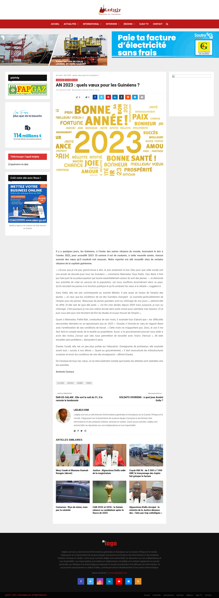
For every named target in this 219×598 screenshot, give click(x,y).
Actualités (70, 24)
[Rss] (138, 581)
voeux (88, 383)
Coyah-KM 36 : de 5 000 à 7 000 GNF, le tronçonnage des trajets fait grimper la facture (145, 473)
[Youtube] (119, 581)
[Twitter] (90, 581)
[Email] (128, 581)
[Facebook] (81, 581)
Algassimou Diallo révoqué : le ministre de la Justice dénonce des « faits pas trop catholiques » (145, 510)
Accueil (55, 24)
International (91, 24)
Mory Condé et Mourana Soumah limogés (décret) (72, 472)
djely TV (144, 24)
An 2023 (70, 383)
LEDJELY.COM (64, 90)
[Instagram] (100, 581)
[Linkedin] (109, 581)
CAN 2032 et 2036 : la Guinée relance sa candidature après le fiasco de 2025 (108, 510)
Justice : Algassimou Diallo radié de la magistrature (109, 472)
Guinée (67, 80)
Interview (111, 24)
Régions (128, 24)
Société (74, 80)
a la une (60, 383)
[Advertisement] (109, 214)
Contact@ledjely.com (117, 573)
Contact (158, 24)
